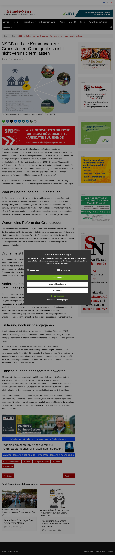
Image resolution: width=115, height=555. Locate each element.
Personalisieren (57, 296)
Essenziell (34, 271)
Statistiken (65, 271)
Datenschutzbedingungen (57, 300)
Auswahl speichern (57, 284)
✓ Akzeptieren (58, 277)
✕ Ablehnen (57, 291)
